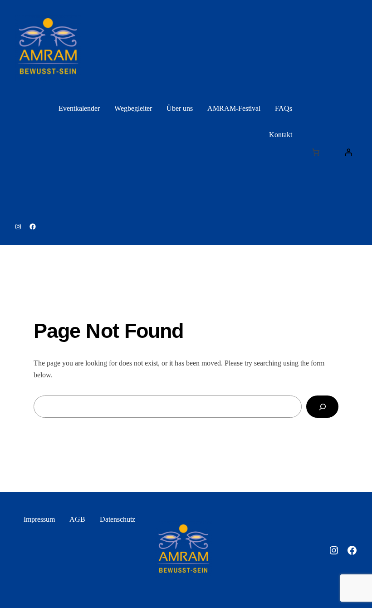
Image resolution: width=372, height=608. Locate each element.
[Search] (322, 406)
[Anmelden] (348, 152)
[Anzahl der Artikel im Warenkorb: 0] (316, 152)
